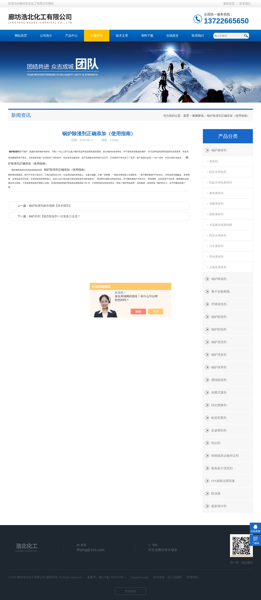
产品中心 (71, 35)
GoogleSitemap (139, 577)
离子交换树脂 (220, 291)
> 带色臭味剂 (215, 256)
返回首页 (229, 3)
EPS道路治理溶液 (223, 481)
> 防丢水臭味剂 (216, 235)
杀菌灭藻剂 (219, 392)
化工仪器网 (174, 577)
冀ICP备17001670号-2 (112, 577)
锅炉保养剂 (219, 367)
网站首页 (21, 35)
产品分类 (228, 136)
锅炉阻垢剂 (219, 316)
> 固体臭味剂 (215, 214)
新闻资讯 (97, 35)
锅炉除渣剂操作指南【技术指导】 (50, 205)
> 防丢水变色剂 (216, 171)
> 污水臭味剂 (215, 246)
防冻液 (215, 493)
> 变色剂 (212, 161)
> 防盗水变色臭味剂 (219, 182)
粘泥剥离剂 (219, 417)
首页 (186, 115)
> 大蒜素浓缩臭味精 (219, 224)
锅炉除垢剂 (219, 279)
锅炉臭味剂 (219, 150)
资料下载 (147, 35)
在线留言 (172, 35)
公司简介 (46, 35)
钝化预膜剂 (219, 405)
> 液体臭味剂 (215, 193)
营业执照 (130, 591)
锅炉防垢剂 (219, 329)
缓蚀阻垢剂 (219, 380)
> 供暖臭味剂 (215, 203)
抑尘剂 (215, 443)
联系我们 (245, 3)
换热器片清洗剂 (222, 468)
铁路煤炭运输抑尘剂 (225, 455)
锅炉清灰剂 (219, 354)
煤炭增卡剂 (219, 506)
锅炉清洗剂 (219, 342)
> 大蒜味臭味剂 (216, 267)
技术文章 (122, 35)
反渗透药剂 (219, 430)
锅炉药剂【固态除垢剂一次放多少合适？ (54, 216)
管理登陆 (192, 577)
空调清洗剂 (219, 304)
